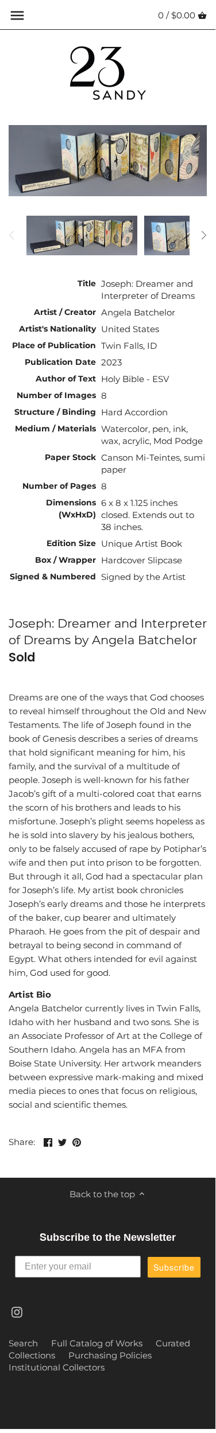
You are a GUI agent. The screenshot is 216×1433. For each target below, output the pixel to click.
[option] (82, 235)
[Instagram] (16, 1312)
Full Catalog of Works (96, 1343)
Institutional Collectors (57, 1367)
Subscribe (174, 1267)
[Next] (203, 235)
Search (23, 1343)
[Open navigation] (17, 15)
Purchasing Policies (110, 1355)
